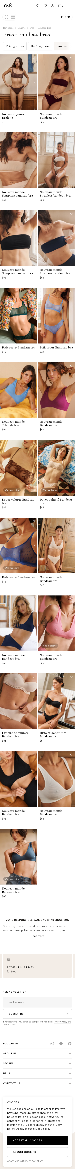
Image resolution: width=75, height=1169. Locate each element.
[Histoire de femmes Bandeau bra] (18, 701)
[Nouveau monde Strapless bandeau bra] (18, 160)
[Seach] (38, 5)
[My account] (52, 5)
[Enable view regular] (6, 17)
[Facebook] (61, 1044)
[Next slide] (34, 82)
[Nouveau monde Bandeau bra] (18, 623)
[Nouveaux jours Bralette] (18, 82)
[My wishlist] (45, 5)
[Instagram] (52, 1044)
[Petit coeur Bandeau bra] (18, 315)
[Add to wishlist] (33, 58)
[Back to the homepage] (7, 5)
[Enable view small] (13, 17)
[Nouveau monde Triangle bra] (18, 390)
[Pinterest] (70, 1044)
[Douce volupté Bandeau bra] (18, 467)
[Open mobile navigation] (68, 5)
